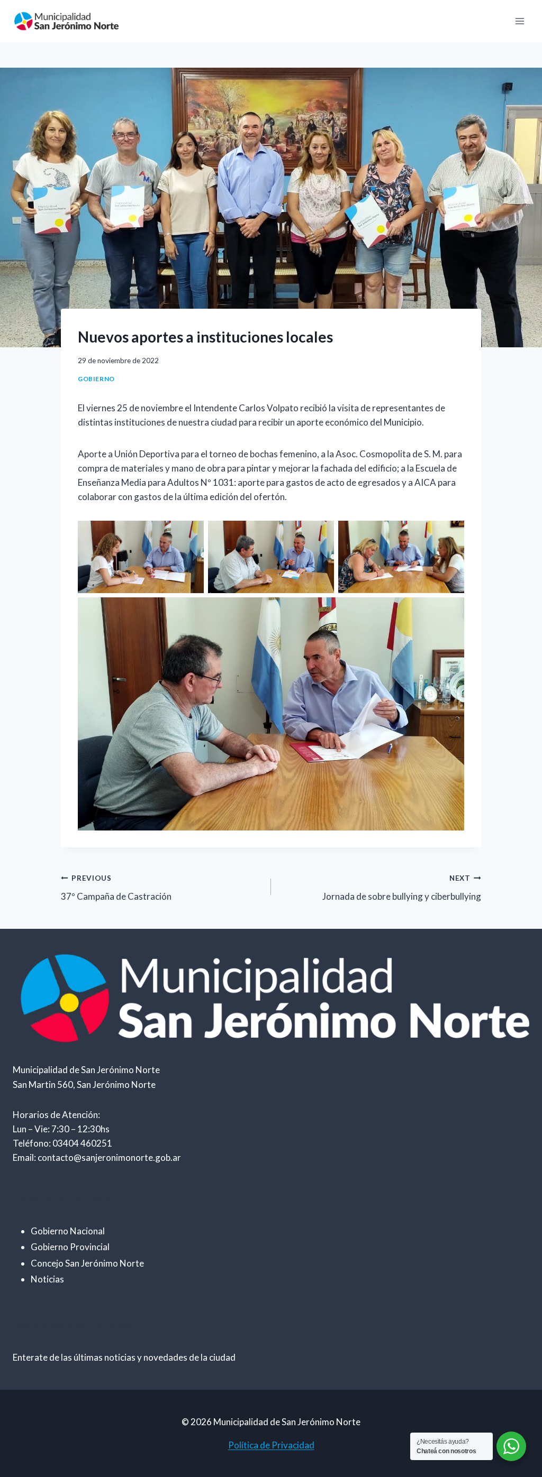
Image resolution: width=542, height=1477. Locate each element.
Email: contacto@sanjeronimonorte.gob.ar (97, 1157)
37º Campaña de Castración (116, 888)
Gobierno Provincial (70, 1246)
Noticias (47, 1279)
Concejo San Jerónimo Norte (87, 1263)
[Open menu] (519, 21)
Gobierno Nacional (68, 1230)
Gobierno (96, 379)
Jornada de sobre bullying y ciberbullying (401, 888)
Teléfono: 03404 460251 (62, 1143)
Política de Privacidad (271, 1445)
